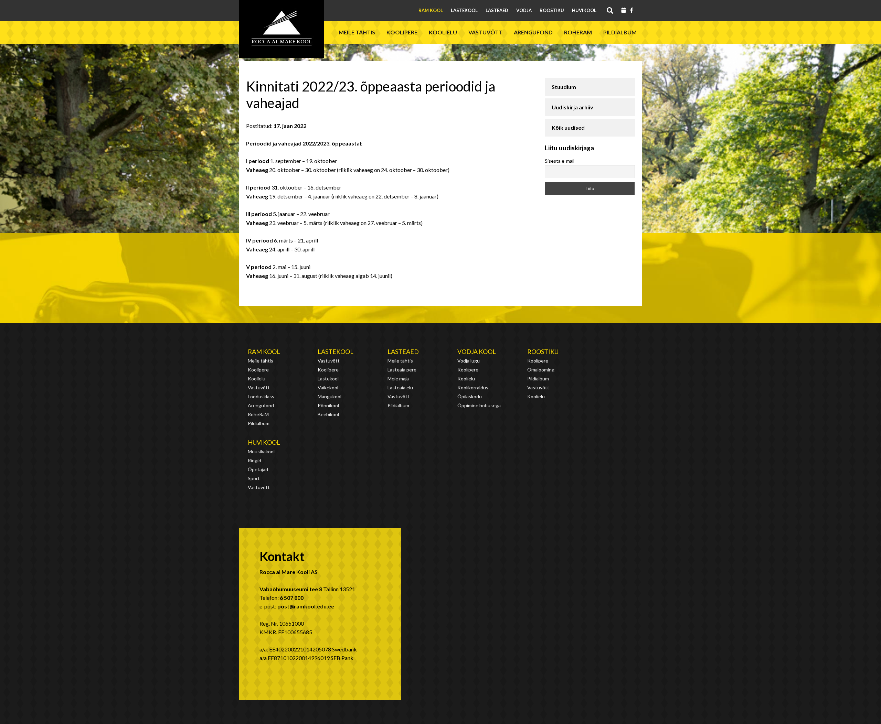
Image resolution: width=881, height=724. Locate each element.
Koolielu (443, 32)
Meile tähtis (357, 32)
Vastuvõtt (485, 32)
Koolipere (401, 32)
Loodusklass (261, 396)
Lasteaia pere (402, 369)
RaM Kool (430, 10)
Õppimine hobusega (479, 405)
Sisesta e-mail (559, 161)
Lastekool (464, 10)
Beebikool (328, 414)
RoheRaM (578, 32)
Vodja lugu (468, 361)
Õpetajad (258, 469)
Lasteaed (497, 10)
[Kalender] (623, 10)
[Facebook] (631, 10)
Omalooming (540, 369)
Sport (254, 478)
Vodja (524, 10)
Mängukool (329, 396)
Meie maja (398, 378)
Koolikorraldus (472, 387)
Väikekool (328, 387)
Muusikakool (261, 451)
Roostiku (552, 10)
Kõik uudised (568, 127)
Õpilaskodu (469, 396)
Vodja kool (476, 351)
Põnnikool (328, 405)
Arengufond (533, 32)
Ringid (254, 460)
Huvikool (584, 10)
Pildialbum (620, 32)
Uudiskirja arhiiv (572, 107)
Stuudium (564, 87)
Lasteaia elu (400, 387)
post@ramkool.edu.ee (305, 606)
